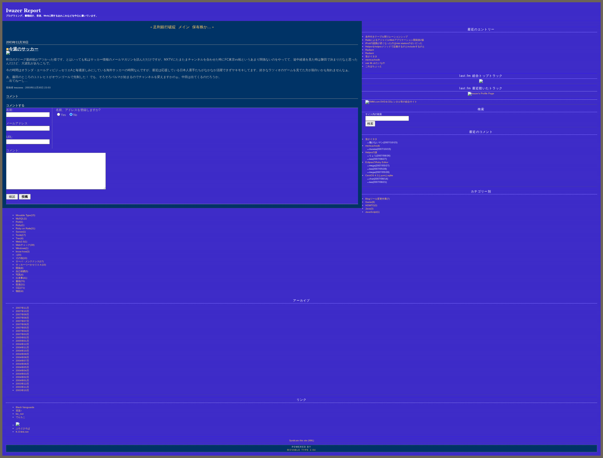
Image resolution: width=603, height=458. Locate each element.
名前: (9, 110)
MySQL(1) (21, 218)
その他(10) (21, 258)
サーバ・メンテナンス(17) (30, 261)
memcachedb (372, 59)
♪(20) (18, 255)
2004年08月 (22, 357)
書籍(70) (20, 281)
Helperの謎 (371, 152)
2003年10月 (22, 390)
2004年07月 (22, 360)
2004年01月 (22, 380)
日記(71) (20, 287)
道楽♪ (19, 410)
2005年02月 (22, 337)
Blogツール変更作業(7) (377, 198)
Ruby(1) (20, 225)
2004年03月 (22, 373)
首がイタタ (371, 56)
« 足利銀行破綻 (163, 27)
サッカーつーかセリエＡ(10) (31, 264)
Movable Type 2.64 (301, 450)
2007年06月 (22, 324)
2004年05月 (22, 367)
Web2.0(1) (21, 241)
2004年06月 (22, 364)
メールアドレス (17, 123)
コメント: (12, 150)
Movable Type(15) (25, 215)
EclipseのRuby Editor (376, 162)
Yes (63, 115)
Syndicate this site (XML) (301, 440)
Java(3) (369, 208)
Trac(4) (19, 238)
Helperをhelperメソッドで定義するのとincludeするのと (395, 46)
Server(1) (21, 231)
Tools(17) (21, 235)
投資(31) (20, 284)
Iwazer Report (23, 10)
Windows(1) (22, 248)
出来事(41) (21, 278)
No (75, 115)
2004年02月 (22, 377)
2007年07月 (22, 321)
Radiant (369, 50)
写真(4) (19, 274)
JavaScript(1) (372, 212)
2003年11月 (22, 387)
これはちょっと (373, 66)
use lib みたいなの (375, 63)
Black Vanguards (25, 407)
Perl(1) (19, 222)
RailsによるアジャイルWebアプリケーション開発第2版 (394, 40)
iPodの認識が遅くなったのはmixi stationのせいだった (393, 43)
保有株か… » (203, 27)
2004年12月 (22, 344)
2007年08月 (22, 317)
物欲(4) (19, 291)
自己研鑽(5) (22, 271)
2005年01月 (22, 340)
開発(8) (19, 268)
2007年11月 (22, 308)
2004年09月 (22, 354)
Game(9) (370, 202)
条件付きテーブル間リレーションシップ (386, 36)
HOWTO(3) (371, 205)
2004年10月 (22, 350)
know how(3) (22, 251)
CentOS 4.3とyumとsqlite (379, 175)
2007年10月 (22, 311)
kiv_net (20, 414)
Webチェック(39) (25, 245)
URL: (9, 137)
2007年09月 (22, 314)
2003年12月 (22, 383)
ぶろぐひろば (23, 428)
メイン (184, 27)
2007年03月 (22, 334)
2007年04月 (22, 331)
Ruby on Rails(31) (25, 228)
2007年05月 (22, 327)
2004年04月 (22, 370)
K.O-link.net (22, 431)
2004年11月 (22, 347)
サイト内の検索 (373, 114)
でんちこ (20, 417)
